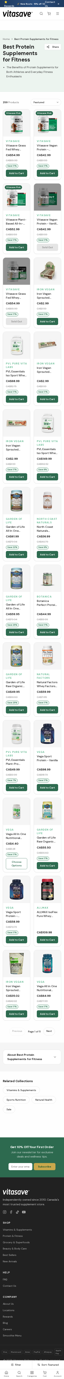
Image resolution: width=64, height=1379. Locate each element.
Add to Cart (16, 173)
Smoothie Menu (12, 1335)
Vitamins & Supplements (21, 1090)
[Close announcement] (58, 4)
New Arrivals (10, 1261)
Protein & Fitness (13, 1236)
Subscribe (44, 1166)
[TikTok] (17, 1212)
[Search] (41, 13)
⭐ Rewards (9, 3)
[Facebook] (11, 1212)
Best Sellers (9, 1255)
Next (49, 1031)
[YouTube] (24, 1212)
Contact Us (50, 3)
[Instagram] (4, 1212)
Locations (8, 1310)
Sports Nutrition (16, 1099)
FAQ (5, 1279)
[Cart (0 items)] (49, 13)
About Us (8, 1303)
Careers (7, 1329)
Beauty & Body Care (15, 1248)
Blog (5, 1322)
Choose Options (17, 863)
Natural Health (43, 1099)
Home (6, 39)
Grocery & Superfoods (16, 1242)
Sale (9, 1109)
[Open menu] (57, 13)
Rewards (8, 1316)
